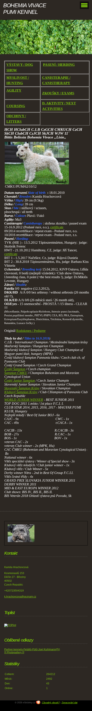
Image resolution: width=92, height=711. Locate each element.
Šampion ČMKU (15, 373)
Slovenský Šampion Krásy (21, 388)
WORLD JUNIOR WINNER (23, 400)
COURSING (15, 106)
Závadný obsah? (51, 702)
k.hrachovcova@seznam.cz (20, 596)
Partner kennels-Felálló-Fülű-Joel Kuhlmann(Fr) (32, 649)
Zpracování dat (69, 702)
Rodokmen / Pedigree (31, 330)
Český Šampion (14, 369)
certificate (56, 227)
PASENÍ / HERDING (59, 64)
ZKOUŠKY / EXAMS (58, 93)
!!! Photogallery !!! (14, 652)
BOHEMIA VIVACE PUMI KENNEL (24, 8)
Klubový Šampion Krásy (20, 392)
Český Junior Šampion (19, 380)
